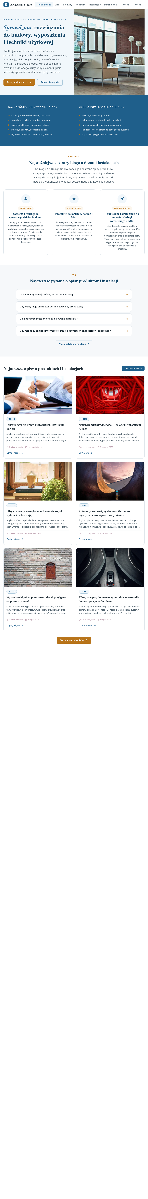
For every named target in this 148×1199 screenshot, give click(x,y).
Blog (57, 4)
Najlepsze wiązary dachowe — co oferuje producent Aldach (110, 427)
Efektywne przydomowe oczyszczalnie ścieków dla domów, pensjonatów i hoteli (109, 599)
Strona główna (43, 4)
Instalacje (94, 4)
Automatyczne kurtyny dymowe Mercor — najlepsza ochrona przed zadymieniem (104, 513)
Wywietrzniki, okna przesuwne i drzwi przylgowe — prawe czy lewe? (36, 599)
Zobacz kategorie (50, 82)
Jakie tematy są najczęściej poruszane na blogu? (48, 294)
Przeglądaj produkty (17, 82)
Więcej (126, 4)
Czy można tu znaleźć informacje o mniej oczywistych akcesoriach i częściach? (65, 330)
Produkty (67, 4)
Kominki (80, 4)
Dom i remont (111, 4)
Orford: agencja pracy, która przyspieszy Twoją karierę (35, 427)
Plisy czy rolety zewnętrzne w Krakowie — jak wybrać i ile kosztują (35, 513)
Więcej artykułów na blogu (72, 344)
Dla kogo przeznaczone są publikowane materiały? (49, 318)
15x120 (11, 419)
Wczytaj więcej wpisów (72, 640)
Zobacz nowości (131, 368)
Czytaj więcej (13, 453)
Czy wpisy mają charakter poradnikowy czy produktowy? (52, 306)
